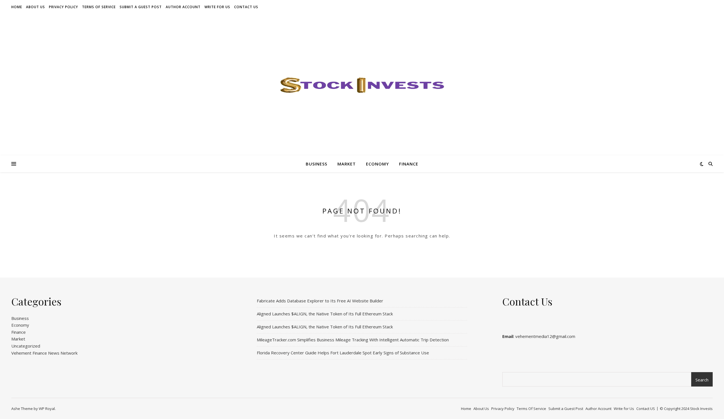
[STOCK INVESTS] (362, 84)
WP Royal (47, 408)
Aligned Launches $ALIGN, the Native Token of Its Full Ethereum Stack (325, 314)
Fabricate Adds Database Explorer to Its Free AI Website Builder (320, 301)
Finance (408, 164)
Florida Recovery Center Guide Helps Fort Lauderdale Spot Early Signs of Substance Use (343, 352)
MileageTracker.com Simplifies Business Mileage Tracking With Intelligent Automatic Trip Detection (353, 339)
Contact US (246, 7)
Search (701, 380)
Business (316, 164)
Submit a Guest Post (141, 7)
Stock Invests (701, 408)
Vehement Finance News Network (44, 353)
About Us (35, 7)
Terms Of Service (99, 7)
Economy (377, 164)
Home (16, 7)
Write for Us (217, 7)
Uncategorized (25, 346)
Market (346, 164)
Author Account (183, 7)
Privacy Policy (63, 7)
